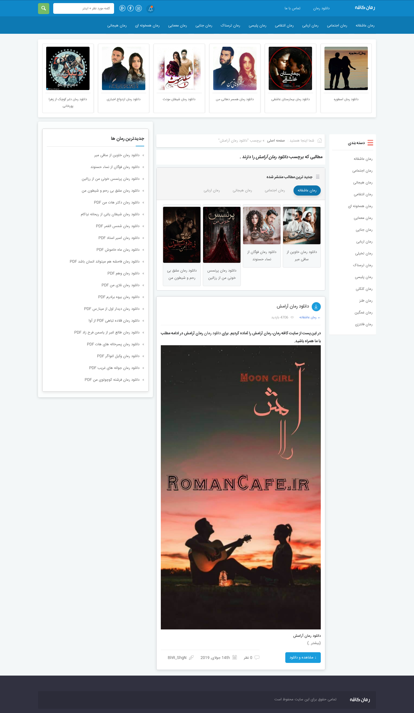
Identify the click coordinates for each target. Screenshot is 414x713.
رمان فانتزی (364, 324)
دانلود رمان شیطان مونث (235, 99)
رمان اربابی (310, 26)
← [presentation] (47, 68)
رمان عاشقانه (365, 26)
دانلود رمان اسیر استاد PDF (119, 238)
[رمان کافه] (359, 8)
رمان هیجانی (117, 26)
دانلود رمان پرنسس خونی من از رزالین (110, 179)
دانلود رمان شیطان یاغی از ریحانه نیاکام (110, 214)
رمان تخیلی (364, 253)
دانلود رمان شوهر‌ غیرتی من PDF (68, 99)
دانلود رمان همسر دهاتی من (290, 99)
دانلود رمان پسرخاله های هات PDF (113, 344)
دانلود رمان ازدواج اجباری (179, 99)
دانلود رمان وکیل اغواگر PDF (118, 356)
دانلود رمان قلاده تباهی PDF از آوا (114, 321)
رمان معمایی (177, 26)
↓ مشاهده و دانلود (303, 657)
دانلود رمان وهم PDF (123, 273)
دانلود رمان (321, 8)
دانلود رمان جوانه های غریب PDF (114, 368)
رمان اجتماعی (337, 26)
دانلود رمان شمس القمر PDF (117, 226)
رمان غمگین (364, 313)
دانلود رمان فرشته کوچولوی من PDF (112, 380)
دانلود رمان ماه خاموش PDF (118, 250)
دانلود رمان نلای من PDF (120, 285)
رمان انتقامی (284, 26)
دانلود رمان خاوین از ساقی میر (116, 155)
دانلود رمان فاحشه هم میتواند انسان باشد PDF (104, 262)
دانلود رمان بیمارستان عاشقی (346, 99)
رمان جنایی (203, 26)
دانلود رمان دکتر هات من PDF (116, 202)
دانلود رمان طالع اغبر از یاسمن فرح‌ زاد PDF (106, 332)
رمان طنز (366, 301)
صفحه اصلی (276, 141)
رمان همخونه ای (147, 26)
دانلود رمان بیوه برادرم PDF (118, 297)
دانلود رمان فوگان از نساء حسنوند (114, 167)
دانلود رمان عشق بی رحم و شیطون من (110, 191)
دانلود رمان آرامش (293, 306)
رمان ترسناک (230, 26)
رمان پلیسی (257, 26)
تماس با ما (293, 8)
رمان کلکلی (364, 289)
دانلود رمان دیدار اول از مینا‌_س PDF (111, 309)
